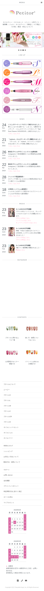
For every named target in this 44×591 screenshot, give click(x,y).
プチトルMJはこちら (23, 240)
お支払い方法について (11, 457)
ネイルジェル (8, 433)
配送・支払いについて (25, 27)
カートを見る (8, 497)
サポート (7, 470)
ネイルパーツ (8, 438)
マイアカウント (9, 502)
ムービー (7, 389)
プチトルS (7, 395)
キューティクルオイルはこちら (26, 223)
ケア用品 (37, 24)
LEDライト (35, 22)
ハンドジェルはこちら (23, 220)
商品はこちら (20, 250)
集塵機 (5, 24)
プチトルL (7, 400)
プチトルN (7, 422)
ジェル (11, 24)
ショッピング (8, 451)
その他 (13, 27)
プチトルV (7, 411)
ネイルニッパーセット (11, 427)
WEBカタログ (8, 446)
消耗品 (29, 24)
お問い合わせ (8, 475)
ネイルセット (18, 22)
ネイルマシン (7, 22)
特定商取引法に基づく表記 (13, 491)
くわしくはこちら (14, 133)
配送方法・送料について (12, 462)
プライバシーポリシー (11, 486)
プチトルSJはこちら (23, 218)
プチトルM (7, 406)
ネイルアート (20, 24)
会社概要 (7, 480)
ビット (27, 22)
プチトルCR (8, 416)
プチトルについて (10, 384)
